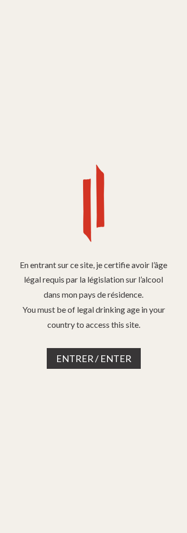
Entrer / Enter (93, 358)
